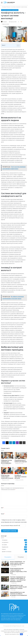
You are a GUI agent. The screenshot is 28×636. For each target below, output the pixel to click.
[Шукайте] (26, 3)
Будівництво (5, 547)
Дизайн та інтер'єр (6, 551)
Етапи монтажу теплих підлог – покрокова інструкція (7, 477)
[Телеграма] (13, 442)
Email (3, 513)
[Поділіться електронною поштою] (20, 442)
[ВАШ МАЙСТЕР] (9, 2)
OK (21, 634)
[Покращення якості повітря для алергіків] (21, 455)
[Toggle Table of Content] (17, 45)
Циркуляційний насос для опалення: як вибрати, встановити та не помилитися (18, 594)
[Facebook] (3, 442)
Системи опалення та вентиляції (19, 6)
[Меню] (2, 3)
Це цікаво (4, 544)
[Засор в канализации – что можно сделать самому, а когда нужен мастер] (5, 563)
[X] (7, 442)
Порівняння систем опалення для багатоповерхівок (6, 462)
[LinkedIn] (10, 442)
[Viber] (17, 442)
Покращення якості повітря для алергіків (21, 461)
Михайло (5, 21)
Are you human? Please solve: (9, 525)
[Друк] (24, 442)
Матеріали (4, 540)
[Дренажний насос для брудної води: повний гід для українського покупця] (5, 587)
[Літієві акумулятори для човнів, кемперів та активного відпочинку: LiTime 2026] (5, 570)
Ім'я (2, 507)
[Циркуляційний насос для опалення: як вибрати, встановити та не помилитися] (5, 594)
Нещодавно (7, 557)
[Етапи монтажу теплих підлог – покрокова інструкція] (7, 470)
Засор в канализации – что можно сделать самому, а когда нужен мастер (17, 563)
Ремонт (8, 6)
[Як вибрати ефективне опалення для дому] (21, 470)
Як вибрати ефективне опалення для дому (20, 477)
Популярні (21, 557)
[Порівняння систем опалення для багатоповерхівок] (7, 455)
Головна (4, 6)
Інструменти (5, 542)
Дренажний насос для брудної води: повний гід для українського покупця (18, 587)
